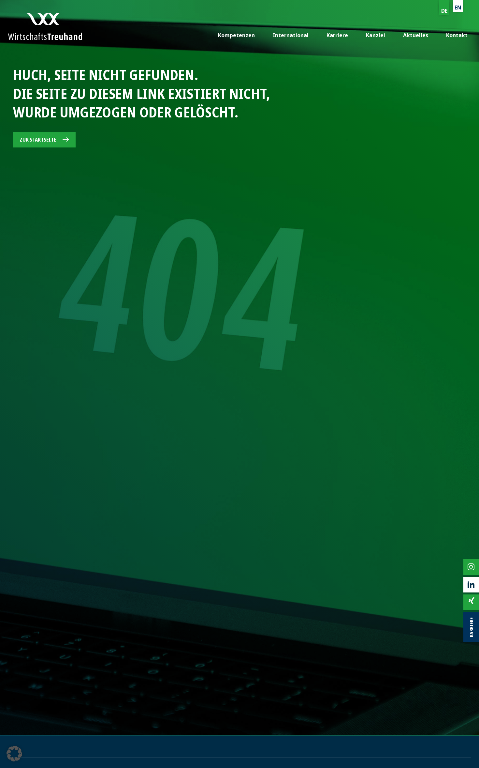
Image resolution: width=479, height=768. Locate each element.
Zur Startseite (38, 139)
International (291, 35)
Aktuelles (415, 35)
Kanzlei (375, 35)
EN (458, 7)
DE (444, 10)
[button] (14, 753)
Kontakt (457, 35)
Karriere (337, 35)
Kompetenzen (236, 35)
